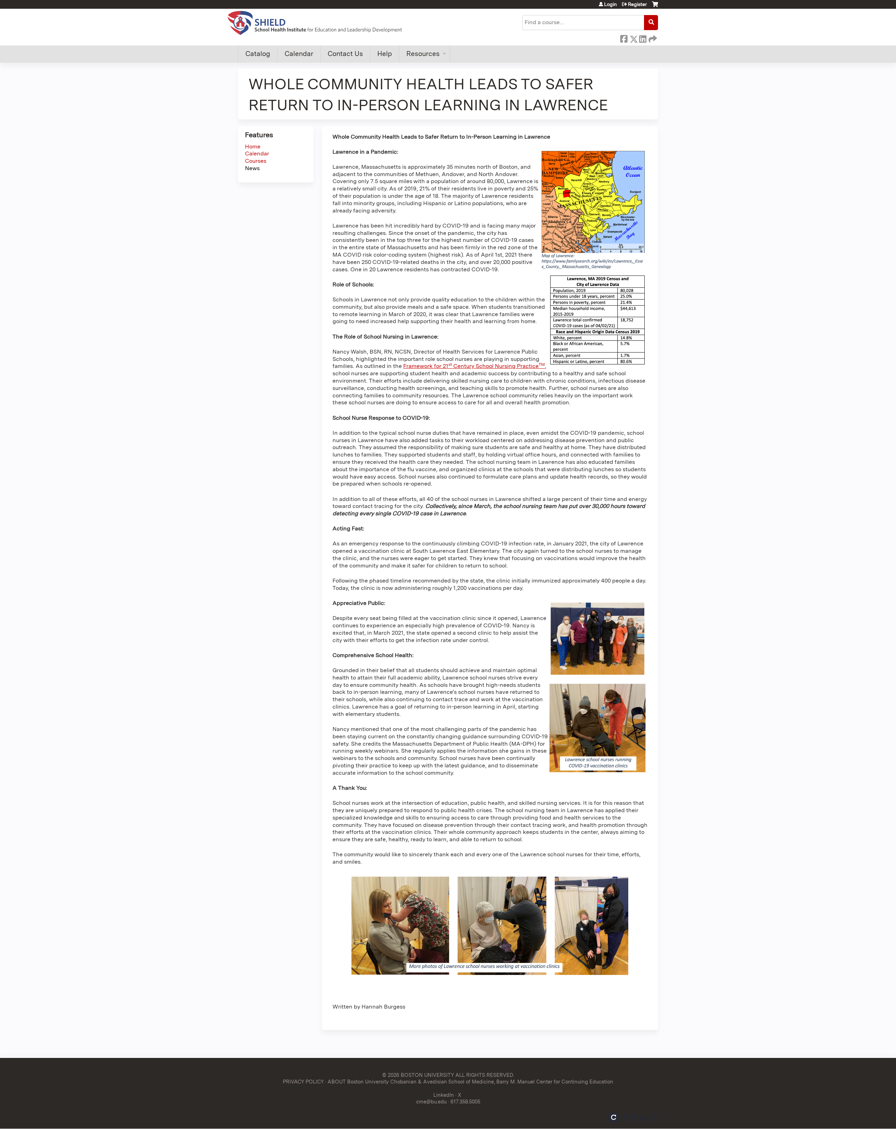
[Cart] (655, 7)
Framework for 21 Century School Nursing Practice (474, 366)
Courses (255, 161)
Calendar (299, 54)
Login (610, 4)
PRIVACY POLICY (303, 1082)
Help (384, 54)
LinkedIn (642, 38)
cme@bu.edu (431, 1101)
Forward (652, 38)
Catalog (257, 54)
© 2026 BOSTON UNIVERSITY (418, 1075)
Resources (423, 54)
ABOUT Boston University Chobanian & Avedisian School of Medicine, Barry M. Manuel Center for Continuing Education (470, 1082)
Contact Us (345, 54)
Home (252, 146)
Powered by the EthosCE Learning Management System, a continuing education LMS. (633, 1117)
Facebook (623, 38)
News (252, 168)
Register (637, 4)
